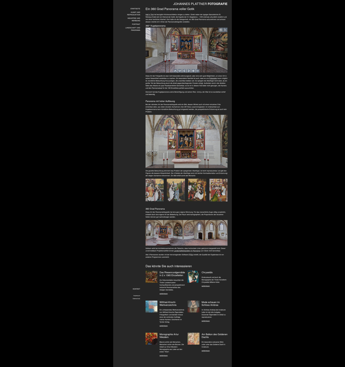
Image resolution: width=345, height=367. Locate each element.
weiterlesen (206, 350)
